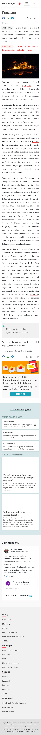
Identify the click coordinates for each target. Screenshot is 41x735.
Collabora (6, 654)
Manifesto (6, 624)
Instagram (6, 685)
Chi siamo (6, 628)
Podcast (5, 689)
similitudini (7, 298)
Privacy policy (8, 712)
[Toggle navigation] (27, 3)
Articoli (5, 641)
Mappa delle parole (10, 667)
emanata (35, 141)
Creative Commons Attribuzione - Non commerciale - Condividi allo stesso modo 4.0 (20, 726)
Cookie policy (7, 707)
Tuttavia (13, 159)
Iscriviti (5, 677)
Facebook (6, 681)
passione (35, 96)
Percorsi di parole (9, 632)
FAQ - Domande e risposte (13, 637)
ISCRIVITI (20, 394)
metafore (34, 294)
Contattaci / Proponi (10, 650)
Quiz (4, 659)
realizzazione (12, 244)
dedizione (15, 230)
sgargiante (26, 86)
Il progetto (6, 620)
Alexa (4, 694)
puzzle (16, 126)
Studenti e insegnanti (10, 663)
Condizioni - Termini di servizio (14, 703)
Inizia (35, 3)
